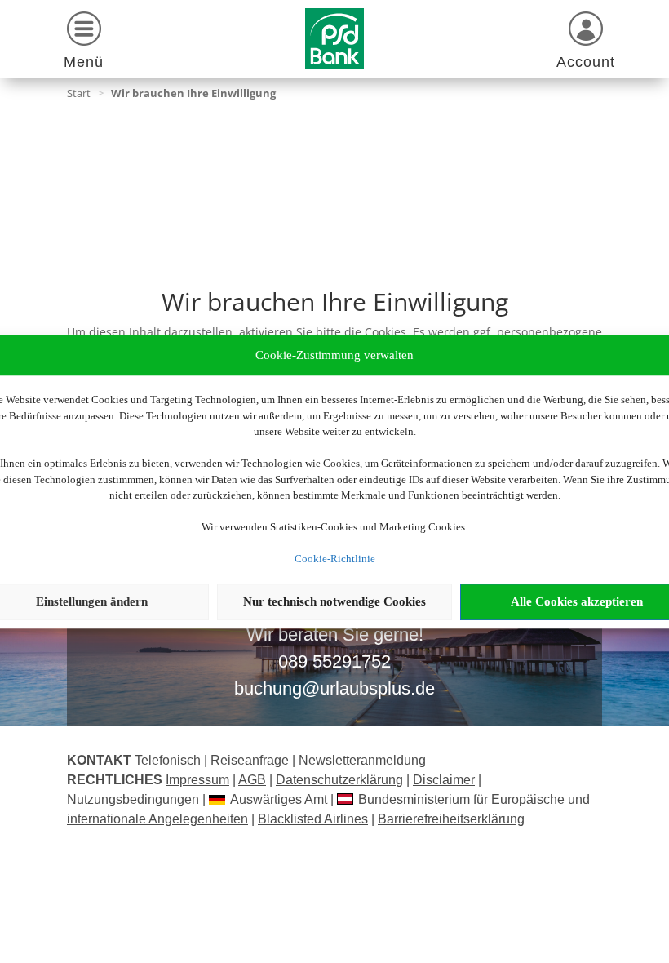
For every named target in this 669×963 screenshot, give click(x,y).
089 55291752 (334, 661)
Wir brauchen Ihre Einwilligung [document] (193, 93)
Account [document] (585, 62)
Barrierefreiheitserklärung (451, 819)
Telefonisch (168, 760)
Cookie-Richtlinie (335, 559)
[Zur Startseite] (334, 38)
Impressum (197, 780)
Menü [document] (84, 62)
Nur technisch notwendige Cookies (334, 601)
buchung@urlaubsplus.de (334, 688)
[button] (83, 43)
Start (79, 93)
